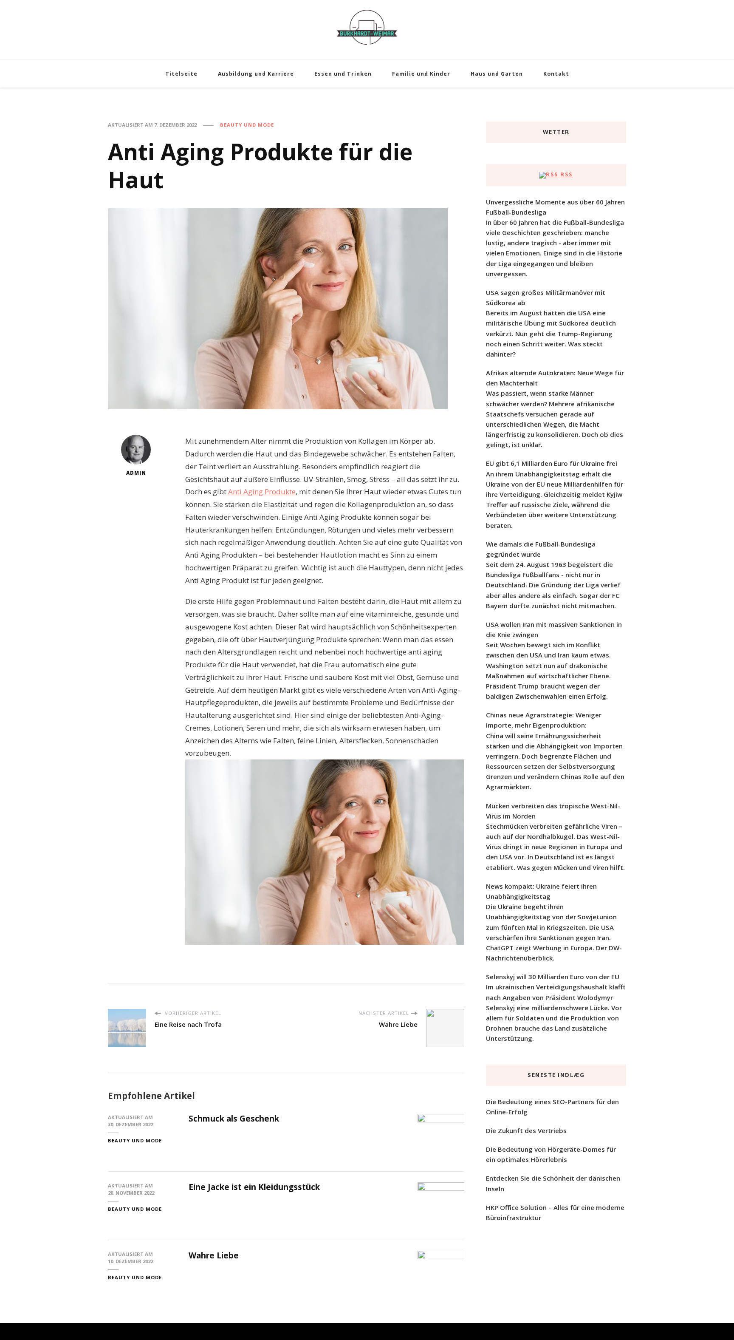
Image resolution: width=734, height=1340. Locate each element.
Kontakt (556, 73)
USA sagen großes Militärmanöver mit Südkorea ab (545, 297)
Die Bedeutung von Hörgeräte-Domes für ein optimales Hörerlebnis (551, 1154)
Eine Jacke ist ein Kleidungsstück (254, 1187)
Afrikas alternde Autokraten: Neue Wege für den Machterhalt (555, 377)
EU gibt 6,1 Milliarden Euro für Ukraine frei (551, 463)
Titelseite (181, 73)
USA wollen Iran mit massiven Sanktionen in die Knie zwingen (554, 629)
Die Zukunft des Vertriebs (526, 1130)
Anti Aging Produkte (262, 491)
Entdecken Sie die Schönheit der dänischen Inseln (553, 1183)
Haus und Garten (497, 73)
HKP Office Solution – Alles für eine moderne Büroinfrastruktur (555, 1212)
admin (136, 473)
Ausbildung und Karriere (256, 73)
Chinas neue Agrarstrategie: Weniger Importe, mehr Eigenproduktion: (543, 720)
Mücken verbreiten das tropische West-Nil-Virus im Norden (553, 811)
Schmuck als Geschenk (234, 1118)
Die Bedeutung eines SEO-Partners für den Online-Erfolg (552, 1106)
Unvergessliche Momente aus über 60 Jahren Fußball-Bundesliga (555, 207)
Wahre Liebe (214, 1255)
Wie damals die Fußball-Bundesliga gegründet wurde (541, 549)
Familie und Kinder (421, 73)
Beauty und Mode (247, 125)
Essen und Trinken (343, 73)
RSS (566, 174)
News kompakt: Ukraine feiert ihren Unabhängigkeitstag (541, 891)
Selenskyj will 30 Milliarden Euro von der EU (552, 976)
